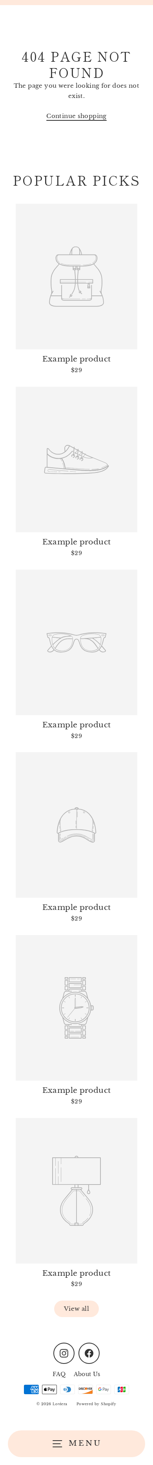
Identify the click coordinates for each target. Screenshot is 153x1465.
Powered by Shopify (96, 1404)
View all (76, 1308)
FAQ (59, 1374)
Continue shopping (76, 116)
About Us (87, 1374)
